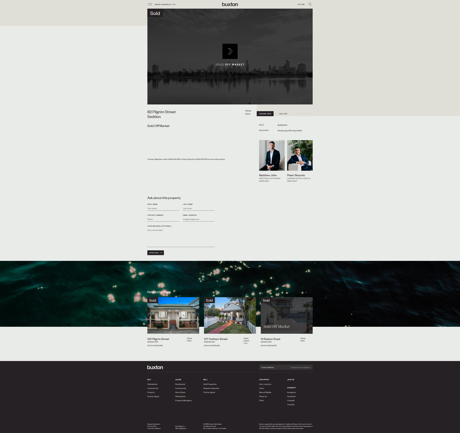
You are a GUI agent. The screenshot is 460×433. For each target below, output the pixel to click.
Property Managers (183, 400)
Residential (152, 384)
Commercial (152, 388)
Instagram (291, 392)
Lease (178, 379)
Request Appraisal (211, 388)
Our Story (264, 379)
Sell (205, 379)
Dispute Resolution (153, 424)
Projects (151, 392)
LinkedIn (291, 400)
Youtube (290, 404)
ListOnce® (215, 428)
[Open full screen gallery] (230, 56)
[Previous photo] (151, 329)
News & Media (265, 392)
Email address (190, 215)
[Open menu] (150, 4)
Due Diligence (180, 426)
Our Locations (265, 384)
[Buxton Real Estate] (160, 367)
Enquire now (265, 114)
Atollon (224, 428)
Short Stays (180, 392)
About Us (263, 396)
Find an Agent (153, 396)
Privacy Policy (152, 426)
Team (261, 388)
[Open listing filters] (310, 4)
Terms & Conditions (154, 428)
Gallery (283, 114)
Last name (188, 204)
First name (152, 204)
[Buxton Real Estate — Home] (230, 4)
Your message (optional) (159, 226)
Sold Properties (210, 384)
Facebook (291, 396)
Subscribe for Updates (300, 367)
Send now (153, 253)
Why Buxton (180, 396)
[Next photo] (195, 329)
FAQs (261, 400)
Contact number (155, 215)
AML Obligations (180, 428)
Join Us (290, 379)
